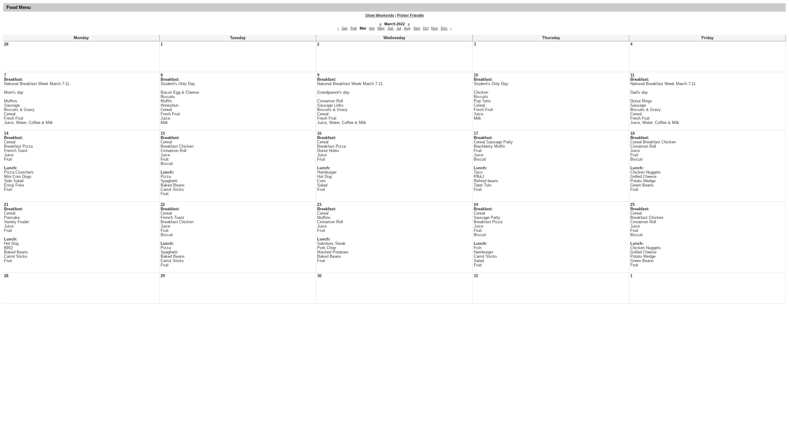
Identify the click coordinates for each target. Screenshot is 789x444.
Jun (390, 28)
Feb (353, 28)
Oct (425, 28)
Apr (372, 28)
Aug (407, 28)
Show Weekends (379, 15)
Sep (416, 28)
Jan (344, 28)
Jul (398, 28)
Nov (434, 28)
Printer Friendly (410, 15)
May (381, 28)
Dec (444, 28)
